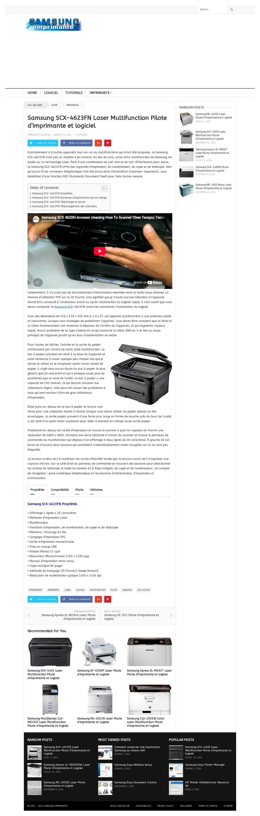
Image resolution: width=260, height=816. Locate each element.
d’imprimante (35, 590)
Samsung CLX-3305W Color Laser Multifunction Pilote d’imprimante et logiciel (145, 722)
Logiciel (51, 93)
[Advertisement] (130, 61)
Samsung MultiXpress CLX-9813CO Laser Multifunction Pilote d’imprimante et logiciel (48, 722)
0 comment (82, 135)
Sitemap (228, 806)
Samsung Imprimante (56, 806)
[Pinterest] (107, 143)
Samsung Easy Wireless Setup (133, 764)
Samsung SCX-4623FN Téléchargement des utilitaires (64, 206)
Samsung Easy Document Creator (135, 782)
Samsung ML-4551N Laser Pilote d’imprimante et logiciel (99, 720)
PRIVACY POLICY (166, 806)
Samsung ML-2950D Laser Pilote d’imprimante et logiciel (64, 784)
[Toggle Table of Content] (103, 188)
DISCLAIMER (186, 806)
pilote (114, 590)
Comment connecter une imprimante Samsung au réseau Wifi (137, 748)
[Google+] (98, 143)
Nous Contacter (119, 806)
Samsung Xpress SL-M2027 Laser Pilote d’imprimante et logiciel (149, 672)
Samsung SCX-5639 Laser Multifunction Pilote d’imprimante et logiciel (211, 135)
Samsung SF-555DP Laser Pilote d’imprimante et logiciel (99, 672)
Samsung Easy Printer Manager (205, 764)
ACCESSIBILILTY (143, 806)
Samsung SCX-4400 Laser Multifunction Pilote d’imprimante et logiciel (45, 674)
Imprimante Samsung (39, 135)
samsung (127, 590)
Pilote (79, 489)
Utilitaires (96, 489)
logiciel (80, 590)
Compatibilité (60, 489)
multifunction (97, 590)
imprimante (53, 590)
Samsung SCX (64, 306)
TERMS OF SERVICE (208, 806)
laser (67, 590)
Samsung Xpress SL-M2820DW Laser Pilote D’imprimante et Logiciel (67, 766)
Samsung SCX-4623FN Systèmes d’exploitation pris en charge (69, 197)
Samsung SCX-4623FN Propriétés (52, 193)
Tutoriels (73, 93)
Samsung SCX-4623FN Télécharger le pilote (58, 201)
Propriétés (37, 489)
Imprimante (100, 93)
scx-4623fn (143, 590)
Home (32, 93)
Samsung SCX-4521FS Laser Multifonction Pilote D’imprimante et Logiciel (67, 750)
